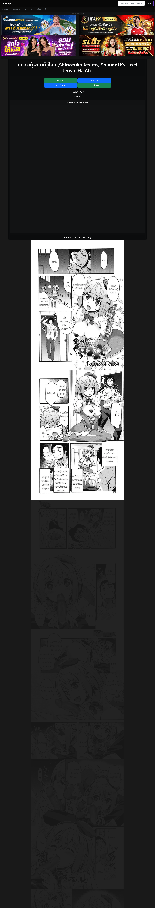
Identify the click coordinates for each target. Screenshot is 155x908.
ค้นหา (149, 3)
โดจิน (47, 9)
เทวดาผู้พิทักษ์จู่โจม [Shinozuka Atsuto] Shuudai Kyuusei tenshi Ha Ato (77, 67)
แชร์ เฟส (94, 80)
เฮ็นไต (39, 9)
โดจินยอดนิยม (16, 9)
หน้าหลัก (5, 9)
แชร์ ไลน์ (60, 80)
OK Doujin (6, 3)
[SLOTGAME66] (116, 45)
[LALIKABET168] (38, 25)
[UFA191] (116, 25)
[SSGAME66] (38, 45)
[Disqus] (77, 137)
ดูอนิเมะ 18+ (29, 9)
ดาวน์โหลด (94, 85)
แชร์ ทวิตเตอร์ (60, 85)
